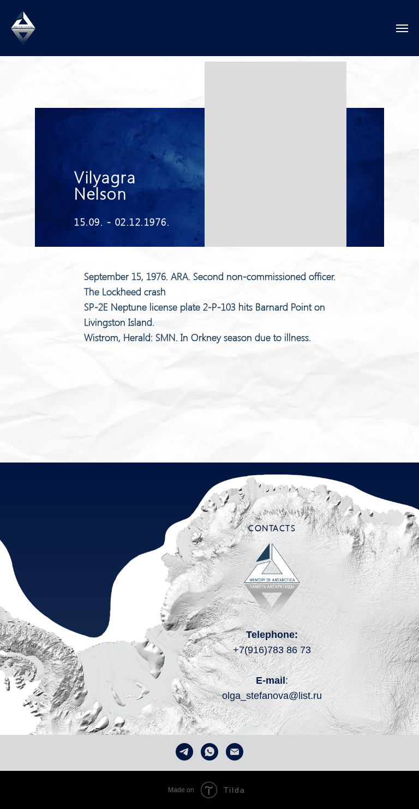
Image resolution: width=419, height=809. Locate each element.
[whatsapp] (209, 752)
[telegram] (184, 752)
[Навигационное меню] (402, 28)
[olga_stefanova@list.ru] (234, 752)
